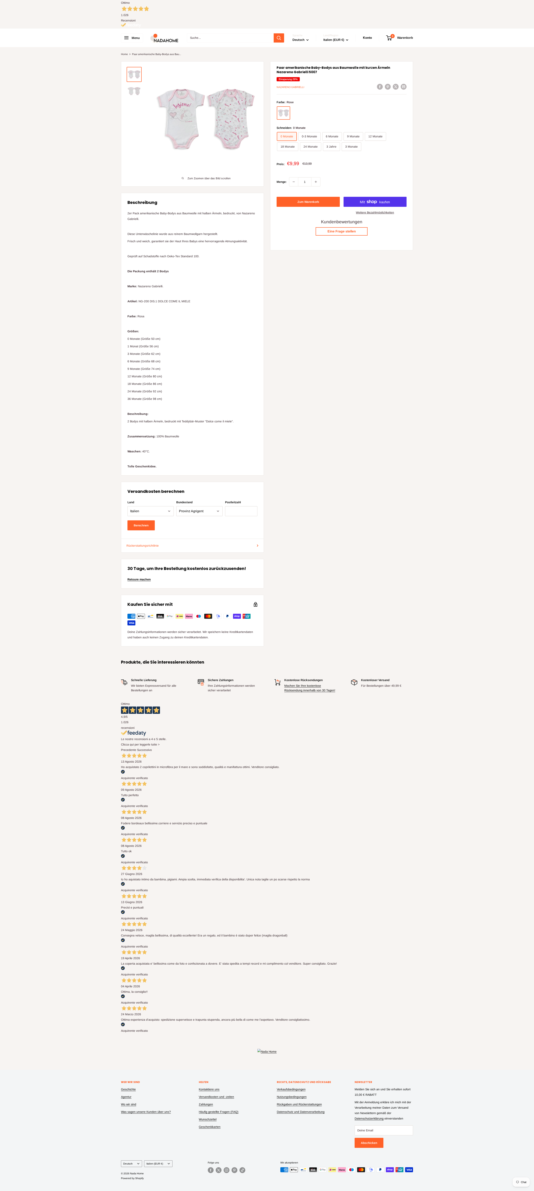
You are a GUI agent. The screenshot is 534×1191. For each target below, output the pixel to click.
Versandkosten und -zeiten (216, 1096)
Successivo (144, 750)
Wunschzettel (208, 1119)
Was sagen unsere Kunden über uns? (146, 1111)
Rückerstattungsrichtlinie (142, 545)
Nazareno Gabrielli (290, 87)
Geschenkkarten (209, 1126)
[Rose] (283, 113)
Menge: (282, 181)
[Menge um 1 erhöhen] (315, 181)
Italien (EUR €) (154, 1163)
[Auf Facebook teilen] (380, 86)
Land (130, 502)
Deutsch (128, 1163)
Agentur (126, 1096)
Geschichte (128, 1089)
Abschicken (369, 1143)
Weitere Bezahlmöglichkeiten (375, 212)
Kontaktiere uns (209, 1089)
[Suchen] (279, 38)
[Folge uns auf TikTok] (242, 1170)
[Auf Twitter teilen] (396, 86)
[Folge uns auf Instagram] (226, 1170)
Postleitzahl (233, 502)
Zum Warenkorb (308, 201)
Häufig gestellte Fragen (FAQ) (218, 1111)
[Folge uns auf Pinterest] (234, 1170)
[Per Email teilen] (404, 86)
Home (124, 54)
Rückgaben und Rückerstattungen (299, 1104)
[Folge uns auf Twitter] (219, 1170)
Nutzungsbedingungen (292, 1096)
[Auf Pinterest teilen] (388, 86)
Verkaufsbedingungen (291, 1089)
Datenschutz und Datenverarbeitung (301, 1111)
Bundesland (184, 502)
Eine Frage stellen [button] (341, 231)
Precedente (128, 750)
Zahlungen (206, 1104)
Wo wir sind (128, 1104)
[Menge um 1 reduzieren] (293, 181)
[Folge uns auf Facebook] (211, 1170)
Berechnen (141, 525)
